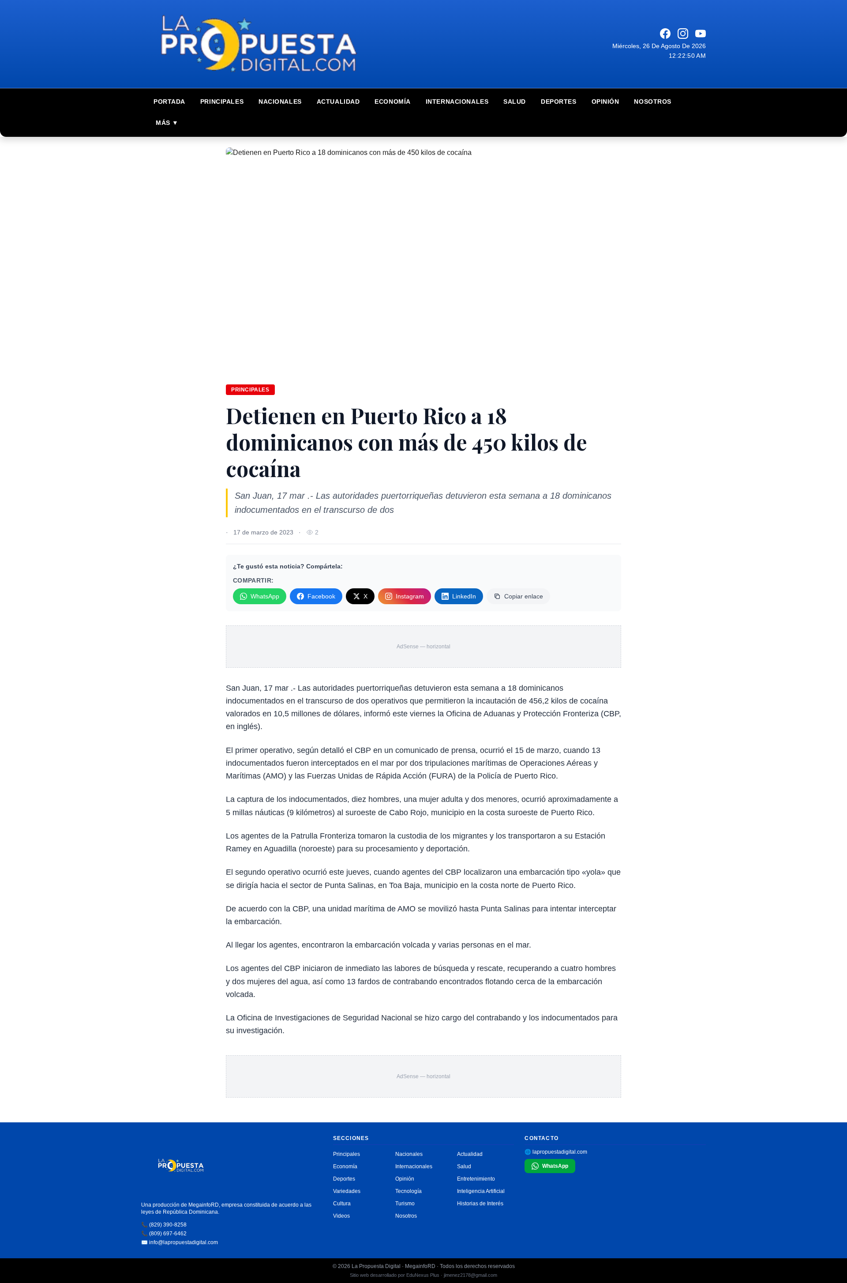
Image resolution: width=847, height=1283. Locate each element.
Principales (222, 101)
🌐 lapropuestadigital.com (556, 1152)
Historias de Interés (480, 1203)
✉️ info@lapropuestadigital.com (179, 1242)
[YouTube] (700, 33)
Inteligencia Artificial (481, 1191)
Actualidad (338, 101)
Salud (514, 101)
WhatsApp (265, 596)
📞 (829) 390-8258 (164, 1225)
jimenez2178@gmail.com (470, 1275)
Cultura (342, 1203)
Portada (169, 101)
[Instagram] (683, 33)
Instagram (410, 596)
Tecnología (408, 1191)
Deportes (558, 101)
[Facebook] (665, 33)
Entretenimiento (476, 1179)
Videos (341, 1216)
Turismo (405, 1203)
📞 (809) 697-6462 (164, 1233)
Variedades (346, 1191)
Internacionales (457, 101)
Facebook (321, 596)
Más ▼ (167, 122)
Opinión (605, 101)
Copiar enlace (523, 596)
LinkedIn (464, 596)
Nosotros (652, 101)
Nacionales (280, 101)
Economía (392, 101)
